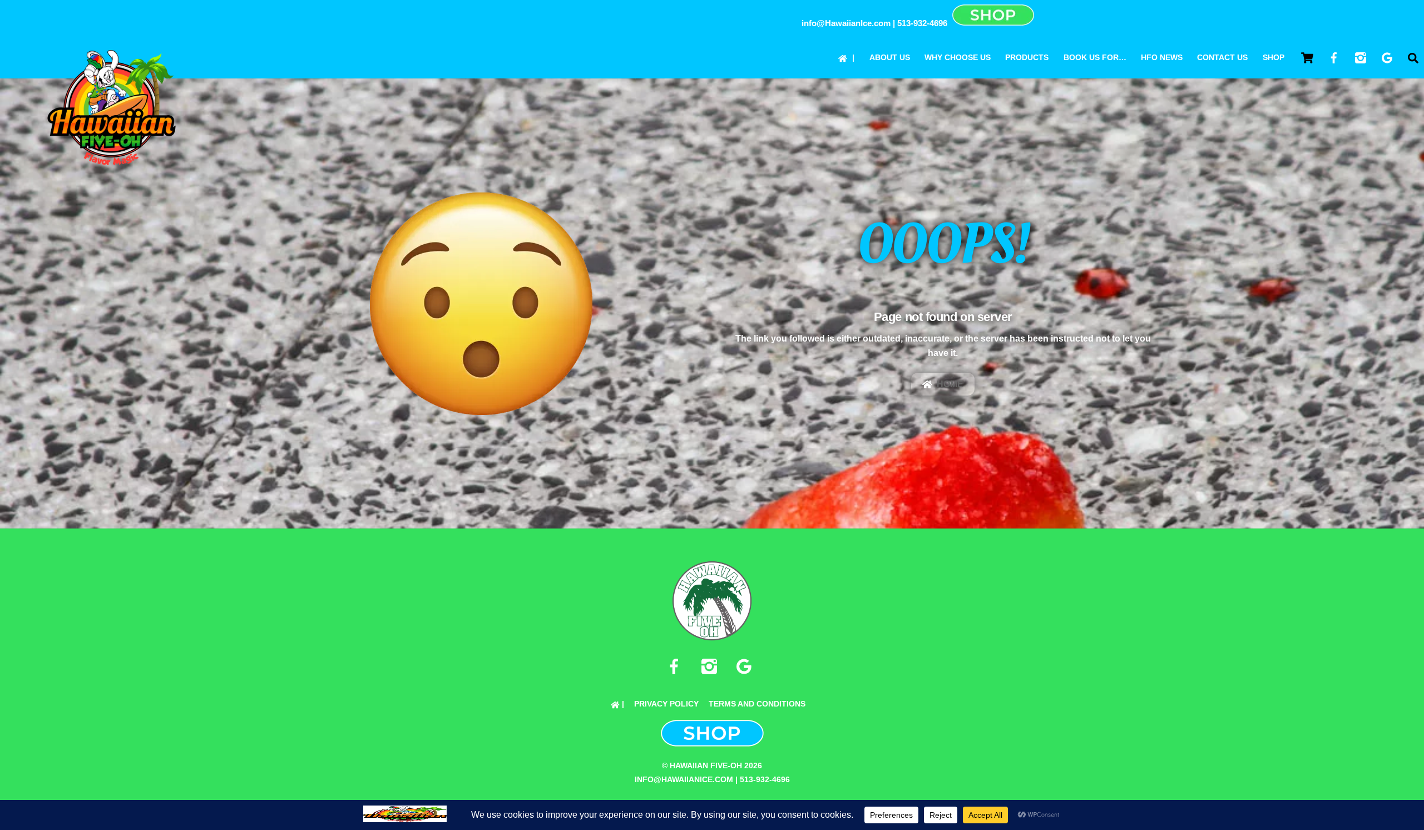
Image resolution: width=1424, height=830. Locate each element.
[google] (746, 666)
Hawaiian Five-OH (706, 765)
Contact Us (1222, 57)
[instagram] (711, 666)
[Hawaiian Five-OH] (111, 165)
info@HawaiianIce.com (846, 23)
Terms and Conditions (757, 703)
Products (1027, 57)
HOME (950, 384)
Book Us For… (1095, 57)
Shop (1273, 57)
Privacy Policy (666, 703)
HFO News (1162, 57)
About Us (889, 57)
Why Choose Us (957, 57)
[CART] (1307, 58)
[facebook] (676, 666)
